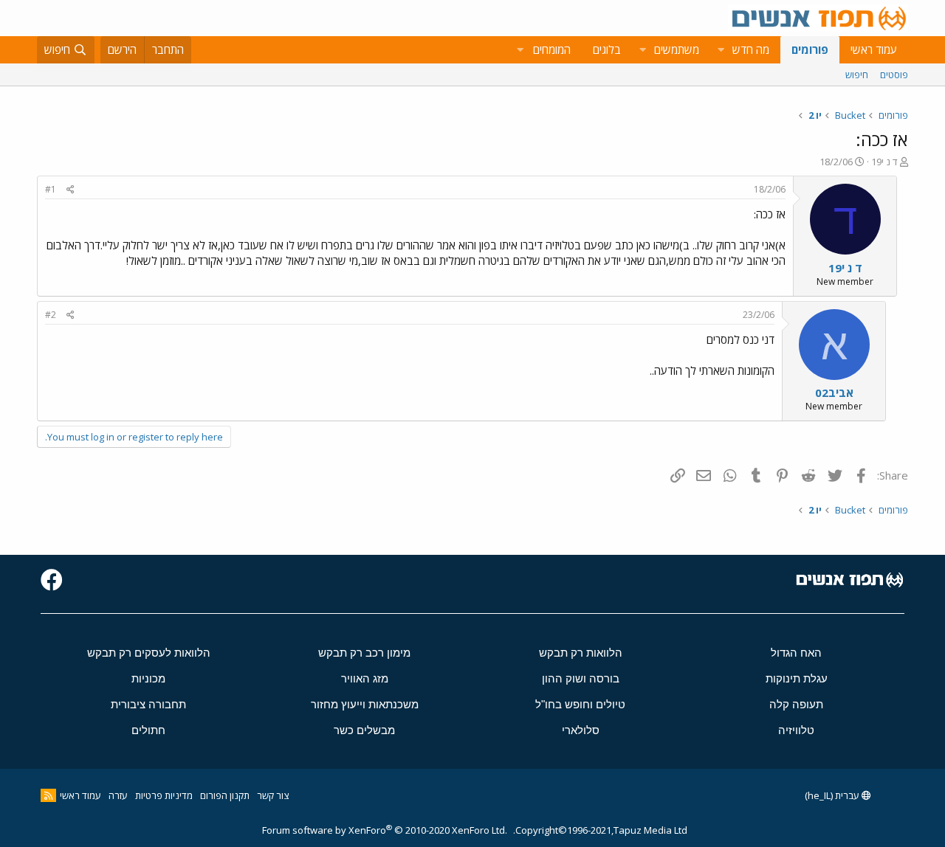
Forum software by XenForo (384, 830)
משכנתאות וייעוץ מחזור (365, 704)
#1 (50, 189)
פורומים (809, 49)
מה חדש (750, 49)
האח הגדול (796, 652)
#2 (50, 314)
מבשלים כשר (364, 730)
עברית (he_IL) (833, 795)
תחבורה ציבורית (148, 704)
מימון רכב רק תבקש (364, 652)
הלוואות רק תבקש (580, 652)
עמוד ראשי (873, 49)
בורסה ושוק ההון (580, 678)
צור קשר (273, 795)
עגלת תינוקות (797, 678)
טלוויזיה (796, 730)
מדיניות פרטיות (164, 795)
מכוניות (148, 678)
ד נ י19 (884, 161)
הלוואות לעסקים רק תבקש (148, 652)
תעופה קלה (796, 704)
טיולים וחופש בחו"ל (580, 704)
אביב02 (834, 392)
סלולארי (580, 730)
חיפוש (856, 74)
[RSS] (48, 795)
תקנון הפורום (225, 795)
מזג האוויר (364, 678)
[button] (720, 49)
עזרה (118, 795)
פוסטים (894, 74)
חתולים (148, 730)
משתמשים (676, 49)
